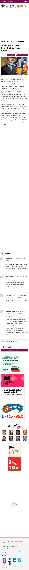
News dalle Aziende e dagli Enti (12, 42)
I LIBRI (8, 1)
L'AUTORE (3, 1)
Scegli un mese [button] (14, 350)
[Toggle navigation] (25, 1)
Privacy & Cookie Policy (8, 551)
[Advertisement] (14, 24)
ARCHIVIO (12, 1)
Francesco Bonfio (11, 295)
